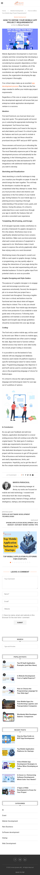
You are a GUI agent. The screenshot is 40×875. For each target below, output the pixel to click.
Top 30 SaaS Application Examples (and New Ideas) (27, 664)
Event (4, 815)
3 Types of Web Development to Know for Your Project (26, 790)
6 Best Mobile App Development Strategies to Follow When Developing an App (27, 765)
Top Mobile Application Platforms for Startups (25, 750)
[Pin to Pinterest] (30, 475)
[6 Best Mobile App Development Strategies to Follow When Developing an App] (8, 765)
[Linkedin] (25, 859)
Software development (10, 832)
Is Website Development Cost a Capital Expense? (26, 677)
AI (3, 810)
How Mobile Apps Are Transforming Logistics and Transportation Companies (27, 704)
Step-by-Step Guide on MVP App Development (25, 737)
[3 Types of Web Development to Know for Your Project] (8, 791)
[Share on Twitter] (28, 475)
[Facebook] (15, 859)
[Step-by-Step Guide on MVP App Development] (8, 739)
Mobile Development (16, 11)
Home (4, 11)
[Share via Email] (32, 475)
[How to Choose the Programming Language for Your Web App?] (8, 692)
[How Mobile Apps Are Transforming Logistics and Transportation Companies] (8, 704)
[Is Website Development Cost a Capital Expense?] (8, 679)
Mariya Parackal (23, 25)
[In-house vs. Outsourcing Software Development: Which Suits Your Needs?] (8, 778)
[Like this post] (23, 475)
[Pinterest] (20, 859)
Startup (4, 838)
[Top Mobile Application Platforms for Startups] (20, 542)
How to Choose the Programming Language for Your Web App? (27, 691)
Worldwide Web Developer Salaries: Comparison (27, 715)
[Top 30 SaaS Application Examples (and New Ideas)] (8, 666)
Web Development (9, 843)
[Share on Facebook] (25, 475)
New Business (7, 827)
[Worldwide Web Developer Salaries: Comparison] (8, 717)
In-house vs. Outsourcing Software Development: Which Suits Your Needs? (26, 777)
